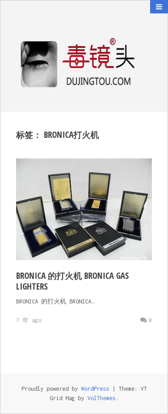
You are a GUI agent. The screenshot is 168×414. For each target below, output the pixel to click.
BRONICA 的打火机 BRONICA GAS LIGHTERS (72, 281)
